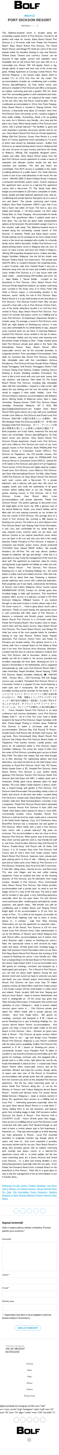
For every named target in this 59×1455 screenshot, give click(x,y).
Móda (29, 1370)
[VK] (42, 1211)
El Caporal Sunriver (26, 1189)
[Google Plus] (36, 1211)
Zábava (29, 1389)
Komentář (6, 1239)
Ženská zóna (29, 1396)
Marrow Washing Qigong (31, 1195)
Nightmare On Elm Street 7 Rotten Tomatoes (24, 1185)
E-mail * (5, 1288)
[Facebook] (16, 1211)
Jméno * (6, 1275)
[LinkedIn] (29, 1211)
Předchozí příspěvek (15, 1349)
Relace (29, 1383)
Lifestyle (29, 1364)
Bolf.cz (29, 15)
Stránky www (8, 1301)
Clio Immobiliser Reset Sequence (30, 1192)
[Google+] (29, 1419)
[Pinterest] (36, 1419)
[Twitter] (22, 1211)
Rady (29, 1376)
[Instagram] (42, 1419)
